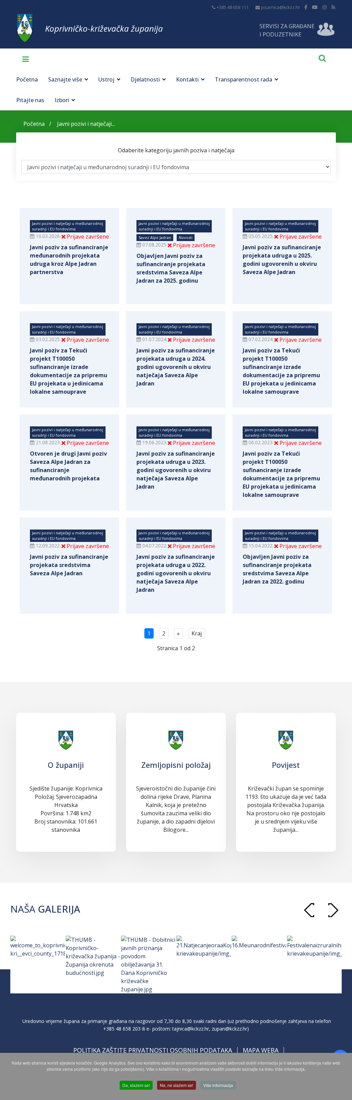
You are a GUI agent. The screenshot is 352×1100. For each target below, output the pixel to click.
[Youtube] (315, 7)
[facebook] (305, 7)
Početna (27, 79)
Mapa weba (260, 1050)
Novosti (185, 237)
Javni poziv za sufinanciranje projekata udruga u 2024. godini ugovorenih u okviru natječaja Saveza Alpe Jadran (175, 367)
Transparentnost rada (243, 79)
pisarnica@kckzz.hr (280, 7)
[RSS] (333, 7)
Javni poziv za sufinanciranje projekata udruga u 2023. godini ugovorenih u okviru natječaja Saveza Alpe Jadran (175, 470)
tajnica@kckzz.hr (190, 1028)
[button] (333, 910)
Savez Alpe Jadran (155, 237)
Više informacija (218, 1085)
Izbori (62, 100)
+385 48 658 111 (233, 7)
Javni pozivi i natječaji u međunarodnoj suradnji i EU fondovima (67, 226)
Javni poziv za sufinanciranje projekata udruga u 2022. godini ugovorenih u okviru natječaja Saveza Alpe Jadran (175, 573)
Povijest (286, 765)
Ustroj (106, 79)
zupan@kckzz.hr (229, 1028)
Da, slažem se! (136, 1085)
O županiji (66, 765)
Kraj (196, 633)
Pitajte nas (30, 100)
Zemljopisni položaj (176, 765)
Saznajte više (65, 79)
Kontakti (187, 79)
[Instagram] (324, 7)
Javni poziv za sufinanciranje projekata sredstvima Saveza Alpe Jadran (69, 565)
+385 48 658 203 (122, 1028)
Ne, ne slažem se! (176, 1085)
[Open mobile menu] (23, 58)
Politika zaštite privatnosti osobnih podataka (152, 1050)
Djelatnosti (145, 79)
